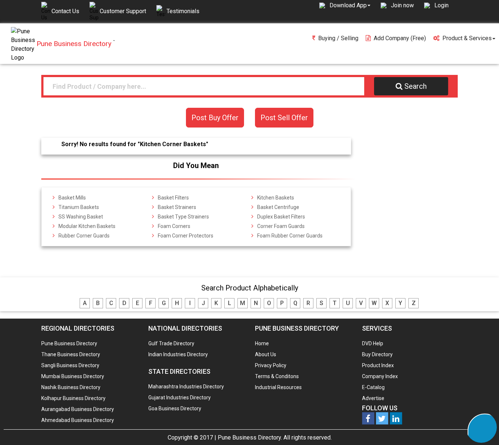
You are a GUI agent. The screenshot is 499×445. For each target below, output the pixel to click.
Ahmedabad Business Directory (77, 420)
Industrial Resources (278, 387)
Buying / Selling (338, 38)
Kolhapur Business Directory (73, 398)
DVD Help (372, 343)
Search (415, 86)
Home (262, 343)
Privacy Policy (270, 365)
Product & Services (467, 38)
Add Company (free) (400, 38)
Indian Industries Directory (178, 354)
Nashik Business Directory (70, 387)
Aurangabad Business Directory (77, 409)
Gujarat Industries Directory (179, 397)
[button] (350, 5)
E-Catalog (373, 387)
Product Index (378, 365)
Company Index (380, 376)
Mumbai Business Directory (72, 376)
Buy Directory (377, 354)
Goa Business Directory (174, 408)
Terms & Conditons (277, 376)
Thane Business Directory (70, 354)
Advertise (373, 398)
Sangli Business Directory (70, 365)
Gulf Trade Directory (171, 343)
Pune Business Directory (69, 343)
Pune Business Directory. (250, 437)
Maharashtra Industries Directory (186, 386)
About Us (265, 354)
